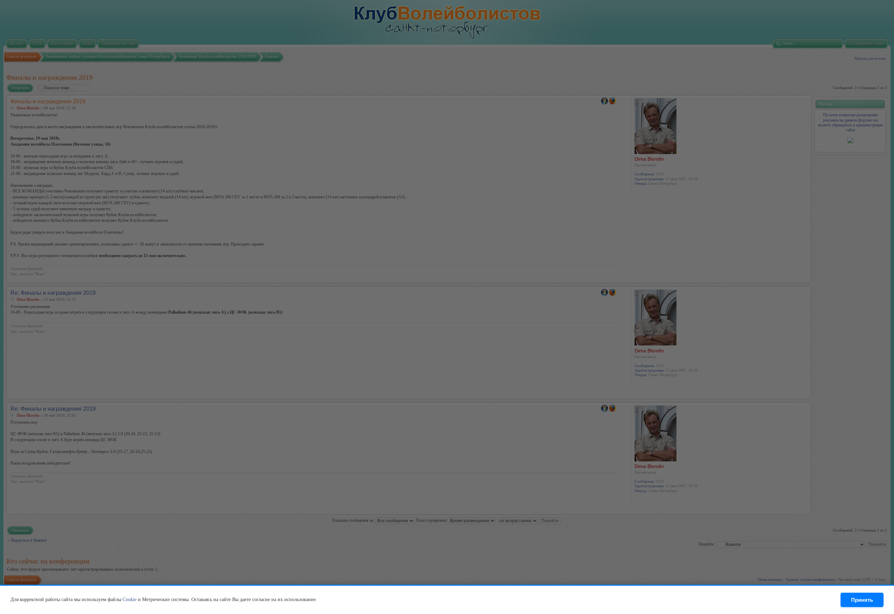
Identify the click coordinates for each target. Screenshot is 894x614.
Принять (862, 600)
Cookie (130, 599)
